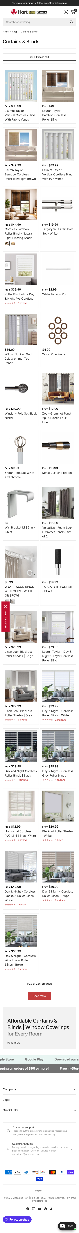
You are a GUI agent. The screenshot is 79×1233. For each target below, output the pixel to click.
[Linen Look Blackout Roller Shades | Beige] (21, 627)
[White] (7, 601)
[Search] (71, 22)
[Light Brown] (12, 243)
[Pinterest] (45, 1209)
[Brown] (12, 601)
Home (6, 32)
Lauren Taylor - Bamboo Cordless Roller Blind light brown (20, 174)
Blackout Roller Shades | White (57, 833)
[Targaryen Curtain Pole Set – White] (58, 204)
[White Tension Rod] (58, 269)
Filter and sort (41, 56)
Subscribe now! (5, 619)
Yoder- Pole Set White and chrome (19, 475)
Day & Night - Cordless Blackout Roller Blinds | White (20, 896)
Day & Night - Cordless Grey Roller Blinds (57, 773)
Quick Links (10, 1110)
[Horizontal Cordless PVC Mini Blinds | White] (21, 806)
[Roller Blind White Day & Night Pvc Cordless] (21, 269)
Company (9, 1089)
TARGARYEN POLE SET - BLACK (58, 589)
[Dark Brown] (7, 243)
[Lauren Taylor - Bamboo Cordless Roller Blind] (58, 86)
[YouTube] (39, 1209)
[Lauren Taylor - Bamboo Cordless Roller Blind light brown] (21, 145)
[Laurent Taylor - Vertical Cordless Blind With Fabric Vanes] (21, 86)
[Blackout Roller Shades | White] (58, 806)
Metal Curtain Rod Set (57, 473)
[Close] (1, 1230)
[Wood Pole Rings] (58, 329)
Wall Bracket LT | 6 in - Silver (20, 530)
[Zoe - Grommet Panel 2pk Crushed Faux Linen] (58, 388)
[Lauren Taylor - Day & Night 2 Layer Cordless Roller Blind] (58, 627)
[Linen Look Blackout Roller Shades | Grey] (21, 686)
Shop (14, 32)
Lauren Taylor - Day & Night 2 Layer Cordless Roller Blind (57, 656)
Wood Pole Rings (53, 354)
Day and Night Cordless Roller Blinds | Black (21, 773)
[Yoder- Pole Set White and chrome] (21, 448)
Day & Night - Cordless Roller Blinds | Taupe (57, 894)
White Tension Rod (54, 294)
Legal (6, 1100)
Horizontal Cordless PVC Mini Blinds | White (20, 833)
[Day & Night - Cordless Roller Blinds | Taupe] (58, 866)
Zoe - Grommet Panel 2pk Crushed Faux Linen (56, 418)
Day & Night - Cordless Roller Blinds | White (57, 713)
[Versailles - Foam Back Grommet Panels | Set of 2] (58, 503)
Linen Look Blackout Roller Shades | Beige (19, 654)
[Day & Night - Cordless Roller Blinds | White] (58, 686)
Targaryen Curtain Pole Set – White (57, 231)
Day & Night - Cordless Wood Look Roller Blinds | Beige (20, 960)
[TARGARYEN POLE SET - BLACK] (58, 562)
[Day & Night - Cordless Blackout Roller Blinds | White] (21, 866)
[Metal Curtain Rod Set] (58, 448)
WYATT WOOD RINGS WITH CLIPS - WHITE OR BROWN (19, 591)
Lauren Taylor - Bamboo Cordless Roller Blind (54, 115)
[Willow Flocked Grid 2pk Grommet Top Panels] (21, 329)
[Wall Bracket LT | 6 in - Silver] (21, 503)
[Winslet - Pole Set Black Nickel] (21, 388)
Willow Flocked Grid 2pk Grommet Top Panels (18, 358)
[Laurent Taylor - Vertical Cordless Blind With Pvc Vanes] (58, 145)
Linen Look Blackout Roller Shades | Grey (18, 713)
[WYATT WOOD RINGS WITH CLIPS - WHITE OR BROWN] (21, 562)
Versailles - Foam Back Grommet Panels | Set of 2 (57, 532)
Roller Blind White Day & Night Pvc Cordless (19, 296)
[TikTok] (51, 1209)
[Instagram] (34, 1209)
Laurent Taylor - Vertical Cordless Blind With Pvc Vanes (57, 174)
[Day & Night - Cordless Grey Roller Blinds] (58, 746)
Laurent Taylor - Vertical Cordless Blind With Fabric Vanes (20, 115)
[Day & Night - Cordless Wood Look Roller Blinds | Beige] (21, 931)
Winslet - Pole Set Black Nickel (21, 416)
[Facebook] (28, 1209)
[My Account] (66, 12)
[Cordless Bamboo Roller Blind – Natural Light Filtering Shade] (21, 204)
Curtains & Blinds (29, 32)
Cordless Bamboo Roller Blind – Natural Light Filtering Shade (19, 233)
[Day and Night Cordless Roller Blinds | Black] (21, 746)
